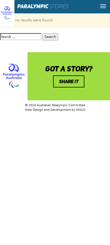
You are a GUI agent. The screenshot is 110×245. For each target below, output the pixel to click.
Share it (68, 81)
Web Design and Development (48, 110)
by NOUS (78, 110)
